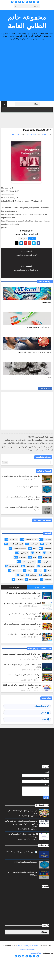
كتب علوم (15, 134)
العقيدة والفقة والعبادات (16, 544)
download (25, 230)
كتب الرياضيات (47, 561)
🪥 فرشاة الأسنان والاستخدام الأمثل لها (38, 327)
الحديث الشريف (46, 566)
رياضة (39, 570)
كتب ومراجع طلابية (30, 539)
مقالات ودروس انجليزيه (28, 561)
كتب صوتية (48, 579)
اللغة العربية (22, 557)
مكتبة (44, 719)
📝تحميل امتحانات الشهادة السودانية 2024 (21, 852)
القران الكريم (47, 557)
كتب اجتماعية (13, 539)
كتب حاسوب (33, 544)
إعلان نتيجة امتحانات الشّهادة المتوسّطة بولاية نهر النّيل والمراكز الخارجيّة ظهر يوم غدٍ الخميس (21, 823)
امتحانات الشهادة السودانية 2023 (28, 487)
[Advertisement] (27, 71)
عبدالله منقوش (36, 953)
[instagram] (30, 2)
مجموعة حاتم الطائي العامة (27, 21)
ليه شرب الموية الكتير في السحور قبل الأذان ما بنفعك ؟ (34, 352)
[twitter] (38, 2)
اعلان (49, 553)
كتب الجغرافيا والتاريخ (20, 548)
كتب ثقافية (48, 539)
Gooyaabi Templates (27, 949)
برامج (34, 548)
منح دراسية (33, 575)
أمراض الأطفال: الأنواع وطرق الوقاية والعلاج (24, 634)
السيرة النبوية (24, 553)
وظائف (29, 570)
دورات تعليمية (47, 575)
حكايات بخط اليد (14, 566)
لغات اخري (19, 579)
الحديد (49, 377)
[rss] (27, 2)
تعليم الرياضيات (40, 706)
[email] (23, 2)
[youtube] (19, 2)
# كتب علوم (23, 239)
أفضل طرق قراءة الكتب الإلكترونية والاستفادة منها (22, 603)
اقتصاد (21, 575)
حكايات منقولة (16, 570)
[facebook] (34, 2)
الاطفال (38, 553)
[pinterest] (16, 2)
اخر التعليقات (14, 587)
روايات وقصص (30, 566)
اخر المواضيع (40, 587)
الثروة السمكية (46, 302)
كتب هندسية (47, 548)
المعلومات (42, 713)
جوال (49, 570)
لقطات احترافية (33, 579)
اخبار (34, 557)
